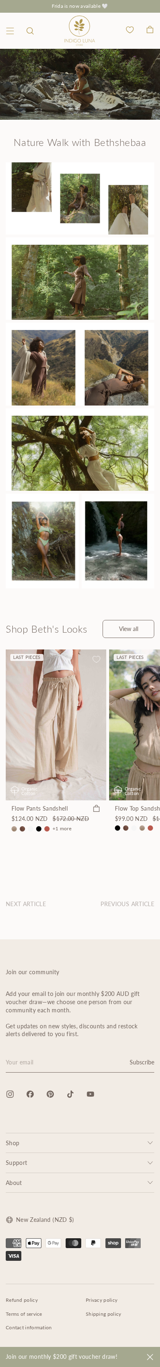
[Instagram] (10, 1094)
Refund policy (22, 1300)
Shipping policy (103, 1314)
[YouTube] (90, 1094)
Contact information (29, 1327)
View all (128, 628)
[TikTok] (70, 1094)
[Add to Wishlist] (96, 659)
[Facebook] (30, 1094)
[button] (30, 31)
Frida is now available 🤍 (80, 6)
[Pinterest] (50, 1094)
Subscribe (142, 1062)
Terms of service (24, 1314)
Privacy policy (101, 1300)
